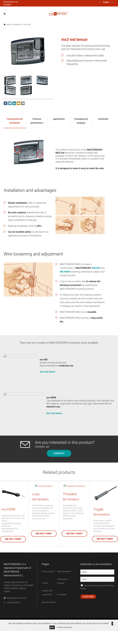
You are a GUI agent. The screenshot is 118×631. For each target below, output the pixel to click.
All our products (48, 571)
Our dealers (61, 594)
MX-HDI (96, 268)
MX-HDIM (65, 271)
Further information (64, 627)
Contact (45, 583)
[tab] (15, 122)
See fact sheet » (48, 371)
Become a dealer (49, 602)
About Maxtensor (64, 571)
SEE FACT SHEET (13, 539)
